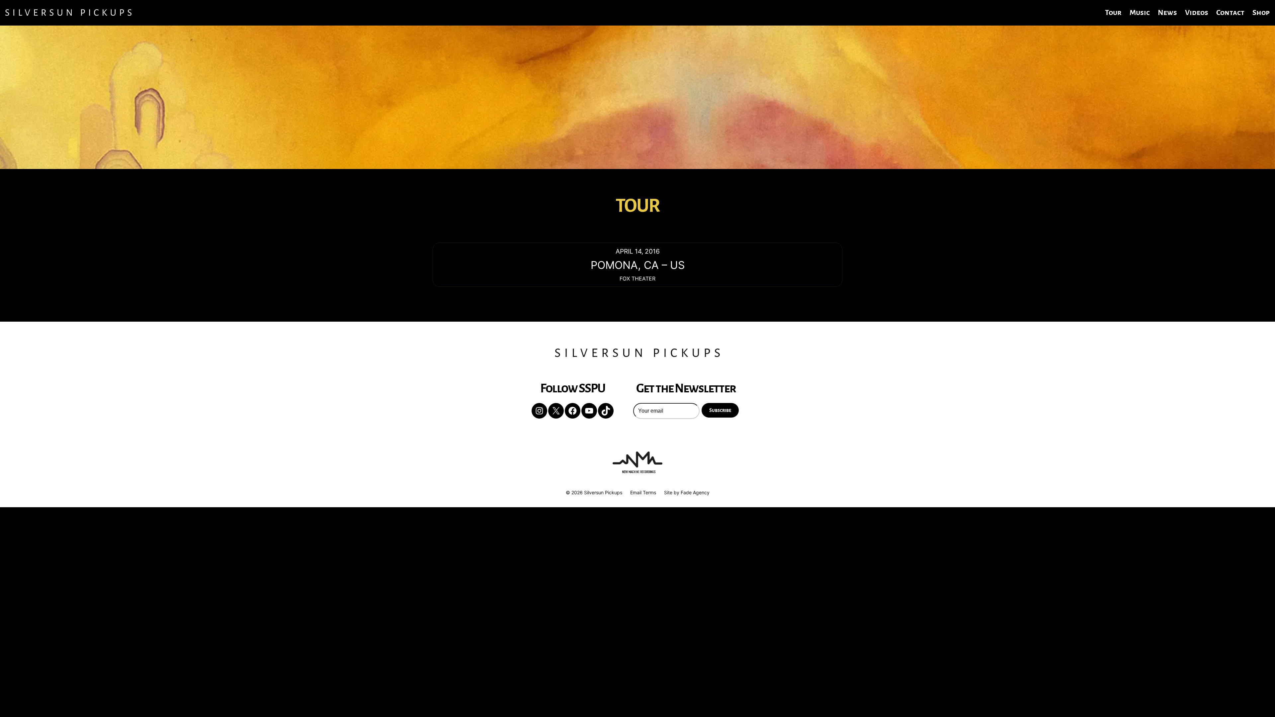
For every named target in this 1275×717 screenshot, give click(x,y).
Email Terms (643, 492)
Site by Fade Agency (687, 492)
